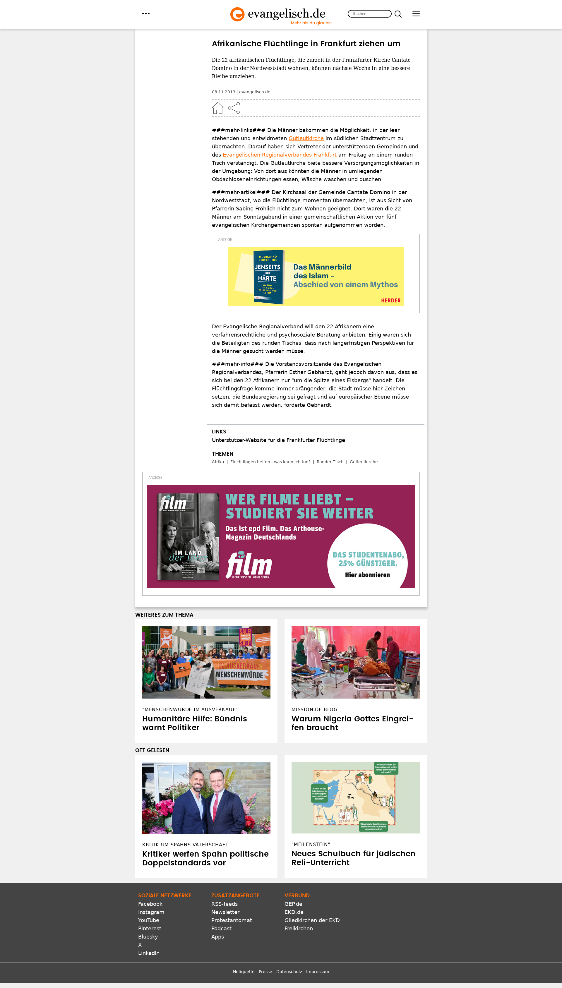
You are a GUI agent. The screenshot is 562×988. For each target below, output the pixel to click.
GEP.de (293, 904)
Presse (265, 971)
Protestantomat (231, 920)
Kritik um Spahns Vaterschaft (185, 845)
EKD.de (294, 912)
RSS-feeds (224, 904)
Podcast (221, 928)
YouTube (148, 920)
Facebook (150, 904)
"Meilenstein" (311, 844)
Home (218, 108)
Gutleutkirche (306, 138)
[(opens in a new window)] (316, 276)
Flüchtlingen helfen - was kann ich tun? (270, 461)
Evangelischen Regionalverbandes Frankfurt (280, 155)
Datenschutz (289, 971)
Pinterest (149, 928)
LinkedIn (149, 953)
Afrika (218, 461)
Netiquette (244, 971)
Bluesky (148, 937)
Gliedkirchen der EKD (312, 920)
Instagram (151, 912)
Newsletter (225, 912)
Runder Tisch (330, 461)
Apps (217, 937)
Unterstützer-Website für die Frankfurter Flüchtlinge (278, 440)
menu (146, 13)
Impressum (317, 971)
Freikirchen (299, 928)
